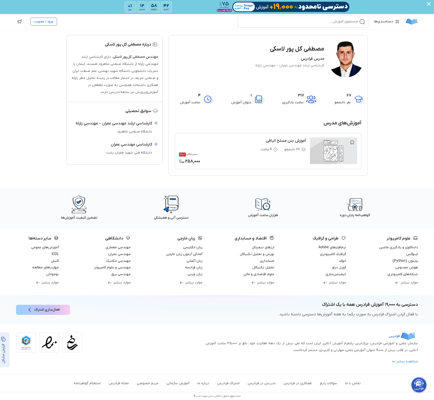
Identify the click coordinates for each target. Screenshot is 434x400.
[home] (411, 22)
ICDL (55, 254)
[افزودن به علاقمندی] (352, 142)
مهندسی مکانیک (118, 261)
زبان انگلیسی (192, 247)
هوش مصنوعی (406, 267)
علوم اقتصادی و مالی (259, 274)
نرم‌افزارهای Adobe (332, 247)
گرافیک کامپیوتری (333, 254)
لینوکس (412, 254)
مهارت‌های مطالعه (45, 267)
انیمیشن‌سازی (335, 274)
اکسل (55, 261)
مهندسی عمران (119, 254)
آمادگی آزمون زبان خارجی (184, 254)
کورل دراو (339, 267)
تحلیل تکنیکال (263, 267)
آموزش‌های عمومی (45, 247)
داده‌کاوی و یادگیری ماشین (398, 247)
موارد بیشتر (409, 282)
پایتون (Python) (405, 261)
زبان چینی (195, 274)
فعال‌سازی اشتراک (47, 309)
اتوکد (342, 261)
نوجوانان (52, 274)
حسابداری (267, 261)
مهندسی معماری (118, 247)
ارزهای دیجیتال (263, 247)
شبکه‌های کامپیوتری (403, 274)
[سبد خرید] (19, 21)
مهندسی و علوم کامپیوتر (112, 267)
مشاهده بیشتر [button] (407, 361)
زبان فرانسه (193, 267)
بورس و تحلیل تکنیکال (257, 254)
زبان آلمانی (194, 261)
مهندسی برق (121, 274)
